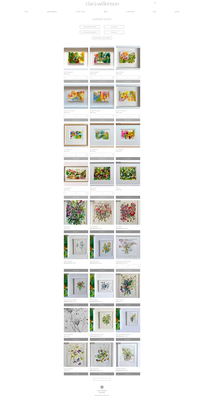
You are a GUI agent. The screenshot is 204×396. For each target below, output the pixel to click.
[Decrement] (65, 77)
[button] (155, 3)
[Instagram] (102, 387)
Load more (102, 379)
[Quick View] (76, 58)
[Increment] (87, 77)
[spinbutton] (76, 77)
